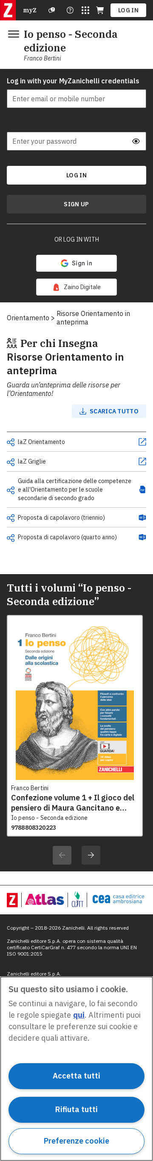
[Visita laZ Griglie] (142, 461)
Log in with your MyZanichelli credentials (73, 81)
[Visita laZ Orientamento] (142, 442)
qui (79, 1015)
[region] (76, 1068)
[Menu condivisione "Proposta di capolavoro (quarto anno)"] (10, 538)
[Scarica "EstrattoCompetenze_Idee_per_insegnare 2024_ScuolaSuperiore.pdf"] (142, 489)
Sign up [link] (76, 204)
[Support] (52, 10)
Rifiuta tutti (76, 1109)
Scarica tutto (114, 411)
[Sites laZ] (85, 10)
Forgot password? (123, 123)
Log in (128, 10)
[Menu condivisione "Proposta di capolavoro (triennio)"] (10, 518)
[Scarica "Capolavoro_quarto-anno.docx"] (142, 537)
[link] (76, 287)
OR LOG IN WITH (76, 239)
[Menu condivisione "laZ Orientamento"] (10, 442)
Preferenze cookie (76, 1141)
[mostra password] (136, 141)
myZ (30, 10)
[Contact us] (70, 10)
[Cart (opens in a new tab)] (100, 10)
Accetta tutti (76, 1076)
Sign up (76, 204)
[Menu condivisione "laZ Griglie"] (10, 462)
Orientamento (28, 317)
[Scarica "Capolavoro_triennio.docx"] (142, 517)
